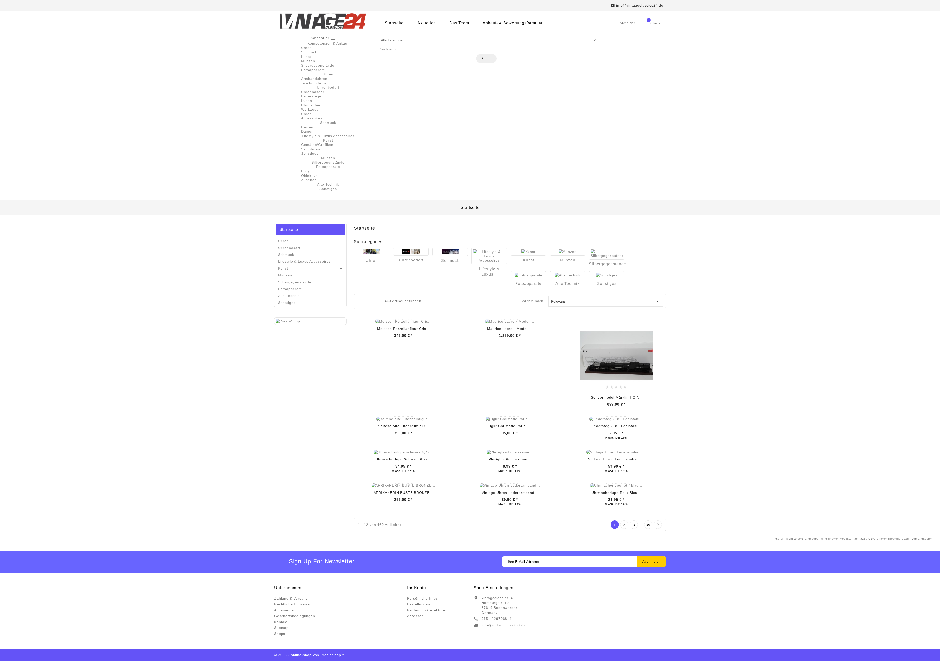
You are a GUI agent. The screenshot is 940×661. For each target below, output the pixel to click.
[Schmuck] (450, 252)
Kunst (306, 57)
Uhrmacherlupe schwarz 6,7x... (403, 459)
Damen (307, 131)
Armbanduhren (314, 79)
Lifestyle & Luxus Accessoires (304, 261)
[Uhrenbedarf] (411, 252)
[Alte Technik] (567, 275)
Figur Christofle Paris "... (510, 426)
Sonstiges (309, 153)
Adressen (415, 616)
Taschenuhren (313, 83)
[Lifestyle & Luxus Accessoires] (489, 256)
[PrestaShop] (288, 321)
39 (648, 525)
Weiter (658, 525)
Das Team (459, 23)
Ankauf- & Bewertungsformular (513, 23)
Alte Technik (289, 296)
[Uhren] (371, 252)
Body (305, 171)
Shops (279, 634)
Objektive (309, 175)
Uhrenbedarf (289, 248)
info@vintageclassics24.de (505, 625)
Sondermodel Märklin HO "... (616, 397)
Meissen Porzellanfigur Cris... (403, 328)
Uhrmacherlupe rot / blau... (616, 493)
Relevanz (606, 301)
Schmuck (309, 52)
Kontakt (281, 622)
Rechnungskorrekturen (427, 610)
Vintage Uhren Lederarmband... (616, 459)
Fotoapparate (313, 70)
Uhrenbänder (312, 92)
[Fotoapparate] (528, 275)
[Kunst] (528, 252)
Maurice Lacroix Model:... (509, 328)
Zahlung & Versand (291, 598)
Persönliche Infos (422, 598)
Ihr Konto (416, 587)
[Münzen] (567, 252)
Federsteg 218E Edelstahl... (616, 426)
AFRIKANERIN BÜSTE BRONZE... (403, 493)
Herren (307, 127)
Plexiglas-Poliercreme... (510, 459)
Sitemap (281, 628)
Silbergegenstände (317, 65)
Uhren (306, 48)
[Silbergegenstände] (606, 254)
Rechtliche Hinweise (292, 604)
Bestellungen (418, 604)
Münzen (308, 61)
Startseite (394, 23)
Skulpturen (310, 149)
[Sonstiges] (606, 275)
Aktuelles (426, 23)
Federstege (311, 96)
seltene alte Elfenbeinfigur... (403, 426)
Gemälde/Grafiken (317, 145)
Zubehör (308, 180)
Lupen (306, 101)
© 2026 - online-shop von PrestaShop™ (309, 655)
